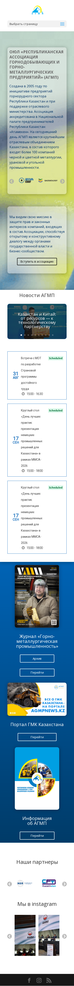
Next (62, 181)
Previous (11, 181)
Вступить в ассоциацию (37, 261)
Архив (37, 658)
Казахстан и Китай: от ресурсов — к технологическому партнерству (37, 320)
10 (52, 335)
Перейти (37, 672)
